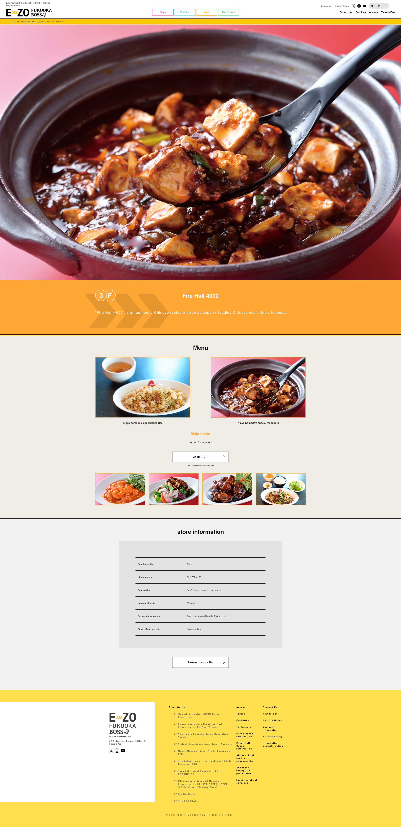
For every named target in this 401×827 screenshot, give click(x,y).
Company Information (271, 728)
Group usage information (244, 735)
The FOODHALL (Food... (33, 21)
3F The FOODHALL (186, 800)
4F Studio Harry (184, 794)
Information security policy (273, 744)
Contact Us (326, 5)
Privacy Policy (272, 736)
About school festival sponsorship (245, 758)
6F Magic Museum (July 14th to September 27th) (202, 752)
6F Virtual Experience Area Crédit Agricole (203, 743)
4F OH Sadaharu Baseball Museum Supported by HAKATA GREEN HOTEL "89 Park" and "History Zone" (201, 784)
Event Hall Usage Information (244, 745)
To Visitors (243, 726)
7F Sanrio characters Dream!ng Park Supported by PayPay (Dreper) (198, 725)
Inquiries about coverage (246, 781)
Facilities (242, 720)
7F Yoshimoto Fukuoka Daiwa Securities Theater (201, 735)
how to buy (270, 713)
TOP (14, 21)
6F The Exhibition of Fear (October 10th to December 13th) (203, 762)
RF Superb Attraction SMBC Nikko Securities (197, 715)
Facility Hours (342, 5)
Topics (240, 713)
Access (241, 707)
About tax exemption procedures (243, 770)
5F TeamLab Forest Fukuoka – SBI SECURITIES (197, 772)
